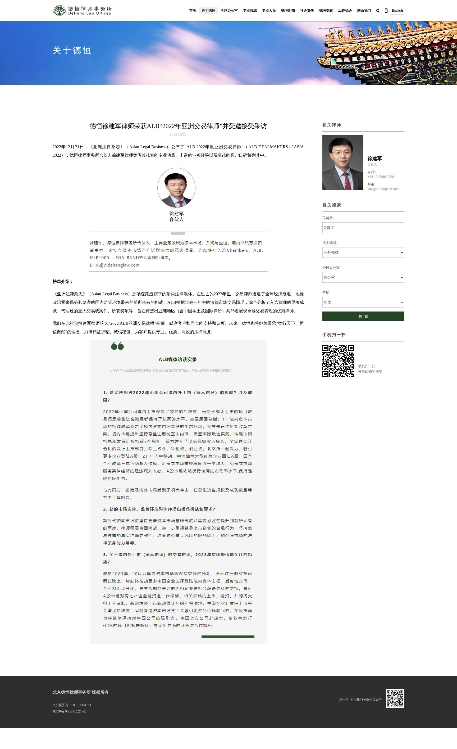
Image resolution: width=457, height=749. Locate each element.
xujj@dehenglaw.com (383, 189)
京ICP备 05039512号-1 (69, 711)
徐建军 (375, 158)
